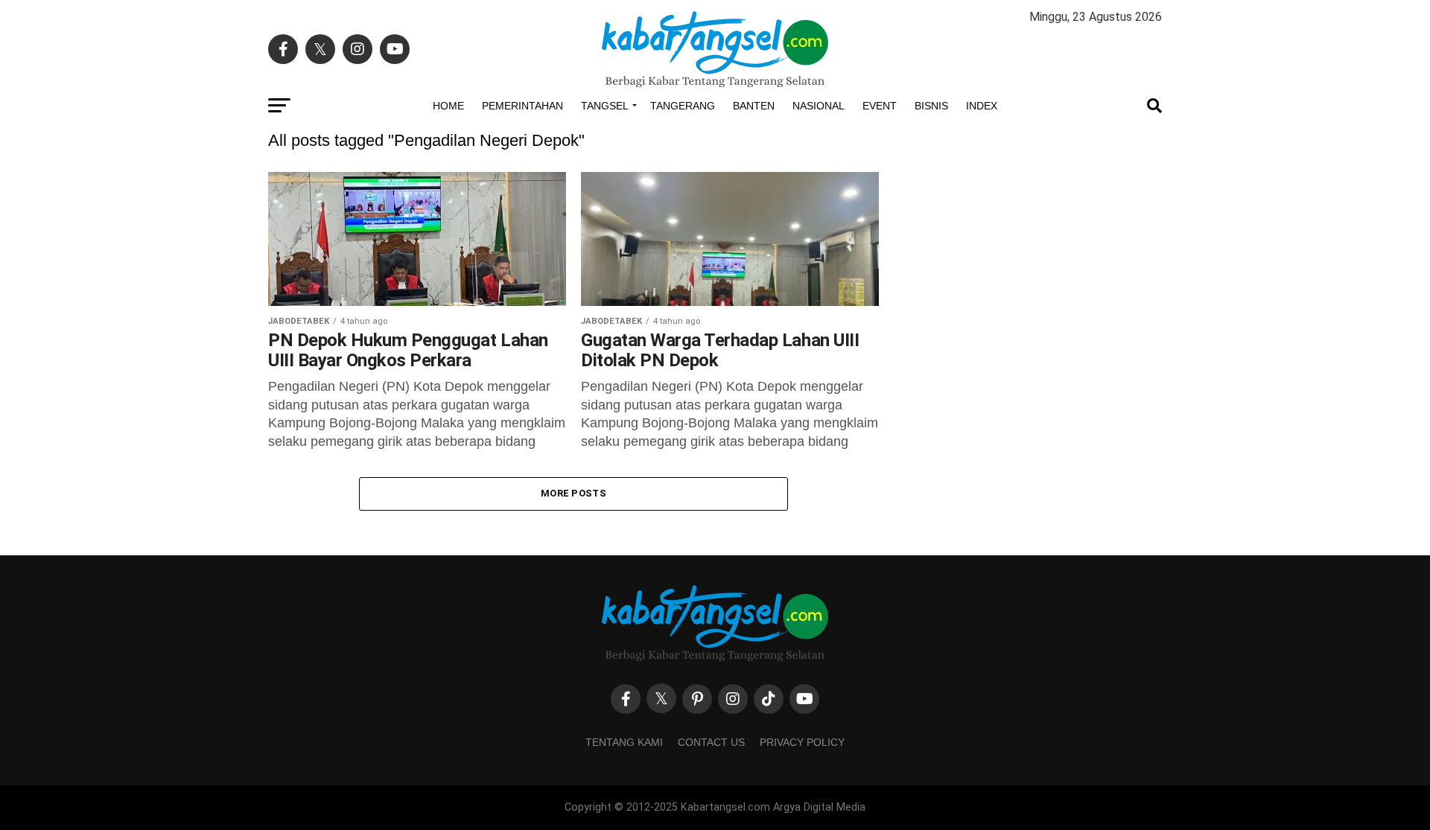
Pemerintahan (522, 106)
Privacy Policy (802, 742)
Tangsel (605, 106)
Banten (754, 106)
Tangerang (682, 106)
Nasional (818, 106)
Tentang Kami (624, 742)
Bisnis (931, 106)
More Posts (573, 493)
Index (981, 106)
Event (879, 106)
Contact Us (711, 742)
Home (448, 106)
